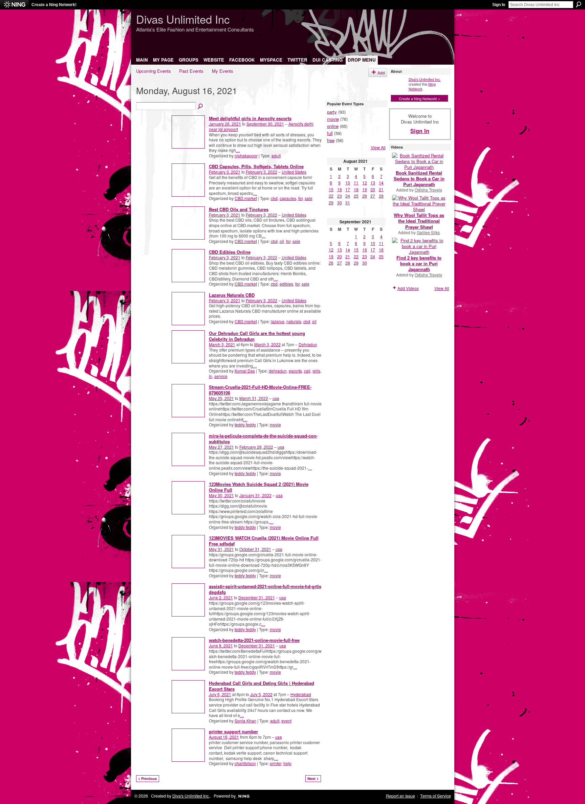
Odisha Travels (428, 190)
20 (372, 189)
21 (381, 189)
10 (347, 182)
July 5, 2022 (261, 694)
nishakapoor (246, 155)
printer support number (233, 731)
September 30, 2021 (265, 124)
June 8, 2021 (221, 645)
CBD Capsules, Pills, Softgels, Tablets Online (256, 166)
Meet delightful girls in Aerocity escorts (250, 118)
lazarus (277, 321)
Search (578, 4)
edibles (286, 284)
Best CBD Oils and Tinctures (238, 209)
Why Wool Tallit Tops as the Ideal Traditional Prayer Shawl (419, 221)
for (300, 198)
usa (276, 398)
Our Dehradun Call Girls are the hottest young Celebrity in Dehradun (257, 336)
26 (364, 196)
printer (275, 763)
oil (282, 241)
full (330, 133)
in (210, 376)
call (307, 371)
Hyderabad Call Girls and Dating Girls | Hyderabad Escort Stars (261, 686)
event (286, 720)
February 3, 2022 (261, 172)
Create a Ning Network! (54, 4)
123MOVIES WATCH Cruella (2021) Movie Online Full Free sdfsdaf (264, 541)
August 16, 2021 (224, 737)
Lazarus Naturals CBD (232, 295)
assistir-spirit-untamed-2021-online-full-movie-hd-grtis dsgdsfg (265, 589)
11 (356, 182)
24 (347, 196)
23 (339, 196)
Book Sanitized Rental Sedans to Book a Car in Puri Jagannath (419, 178)
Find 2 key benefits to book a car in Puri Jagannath (418, 263)
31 (347, 202)
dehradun (278, 371)
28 (381, 196)
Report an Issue (400, 796)
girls (316, 371)
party (332, 112)
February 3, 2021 (224, 172)
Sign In (498, 4)
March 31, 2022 (253, 398)
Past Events (191, 71)
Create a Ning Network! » (419, 98)
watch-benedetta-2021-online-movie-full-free (254, 640)
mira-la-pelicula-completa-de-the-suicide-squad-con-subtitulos (263, 438)
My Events (222, 71)
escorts (295, 371)
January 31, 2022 (255, 495)
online (333, 126)
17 (347, 189)
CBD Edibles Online (230, 252)
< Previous (147, 778)
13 (372, 182)
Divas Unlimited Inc (183, 19)
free (330, 140)
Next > (313, 778)
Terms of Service (435, 796)
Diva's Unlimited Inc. (425, 79)
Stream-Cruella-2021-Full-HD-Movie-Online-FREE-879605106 (260, 390)
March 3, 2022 (267, 344)
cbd (274, 198)
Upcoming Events (153, 71)
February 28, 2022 (256, 447)
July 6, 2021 (220, 694)
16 (339, 189)
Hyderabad (300, 694)
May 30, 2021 (221, 495)
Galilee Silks (428, 232)
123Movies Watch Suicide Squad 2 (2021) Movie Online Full (258, 487)
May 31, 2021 (221, 549)
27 (372, 196)
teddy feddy (245, 424)
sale (308, 198)
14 (381, 182)
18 (356, 189)
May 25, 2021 (221, 398)
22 (331, 196)
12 (364, 182)
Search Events (201, 107)
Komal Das (245, 371)
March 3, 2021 (222, 344)
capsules (288, 198)
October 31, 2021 (255, 549)
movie (275, 424)
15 (331, 189)
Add (381, 72)
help (287, 763)
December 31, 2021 (256, 597)
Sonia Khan (245, 720)
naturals (293, 321)
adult (276, 155)
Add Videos (408, 288)
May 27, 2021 (221, 447)
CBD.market (246, 198)
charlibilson (245, 763)
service (221, 376)
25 (356, 196)
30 (339, 202)
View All (378, 147)
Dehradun (308, 344)
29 (331, 202)
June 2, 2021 (221, 597)
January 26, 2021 (225, 124)
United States (294, 172)
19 (364, 189)
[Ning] (14, 4)
